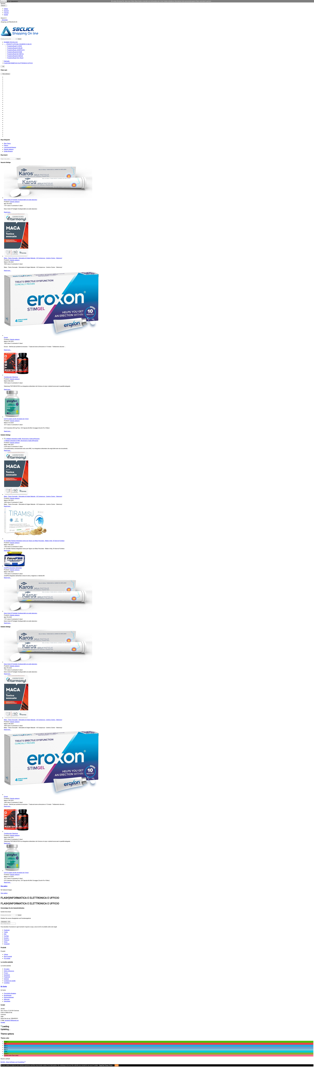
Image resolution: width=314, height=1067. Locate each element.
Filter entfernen (5, 74)
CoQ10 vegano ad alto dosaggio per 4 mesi (16, 419)
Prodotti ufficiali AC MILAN (14, 48)
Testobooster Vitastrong (11, 377)
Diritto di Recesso (9, 971)
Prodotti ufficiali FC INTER (14, 46)
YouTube (6, 936)
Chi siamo (6, 969)
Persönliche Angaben (10, 993)
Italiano (6, 9)
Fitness (6, 145)
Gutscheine (7, 1001)
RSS (5, 934)
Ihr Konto (4, 986)
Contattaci (7, 983)
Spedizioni (7, 975)
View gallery (4, 893)
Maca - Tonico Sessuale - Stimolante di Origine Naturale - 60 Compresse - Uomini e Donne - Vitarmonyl (33, 258)
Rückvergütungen (9, 997)
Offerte (6, 955)
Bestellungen (7, 995)
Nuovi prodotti (8, 956)
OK (2, 66)
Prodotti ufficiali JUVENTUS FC (16, 50)
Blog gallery (4, 886)
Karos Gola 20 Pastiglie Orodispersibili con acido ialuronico (20, 200)
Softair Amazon (8, 151)
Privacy (6, 973)
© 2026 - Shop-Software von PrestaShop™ (13, 1062)
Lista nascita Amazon (10, 147)
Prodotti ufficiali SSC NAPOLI (15, 54)
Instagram (7, 944)
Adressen (6, 999)
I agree (117, 1065)
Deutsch (6, 11)
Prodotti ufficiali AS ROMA (14, 52)
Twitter (6, 932)
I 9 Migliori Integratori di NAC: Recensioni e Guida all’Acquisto (21, 441)
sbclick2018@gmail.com (12, 1020)
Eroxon (6, 337)
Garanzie (6, 979)
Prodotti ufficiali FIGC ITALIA (15, 58)
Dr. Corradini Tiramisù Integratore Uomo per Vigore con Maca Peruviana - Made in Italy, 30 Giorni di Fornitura (34, 541)
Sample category (9, 149)
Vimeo (6, 942)
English (6, 15)
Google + (6, 938)
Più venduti (7, 958)
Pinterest (6, 940)
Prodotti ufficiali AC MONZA (15, 56)
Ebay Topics (7, 143)
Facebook (7, 930)
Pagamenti (7, 977)
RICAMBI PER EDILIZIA (10, 42)
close (3, 1)
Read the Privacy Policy (106, 1065)
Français (6, 13)
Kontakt (3, 1022)
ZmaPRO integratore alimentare (13, 568)
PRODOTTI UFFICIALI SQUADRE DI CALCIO (18, 44)
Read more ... (7, 212)
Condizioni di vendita (9, 981)
